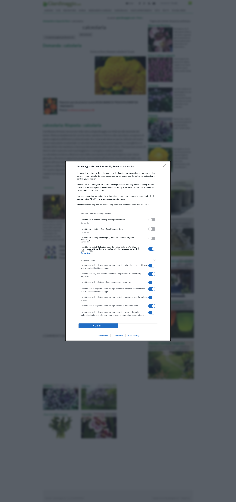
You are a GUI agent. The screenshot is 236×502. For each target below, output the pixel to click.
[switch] (151, 219)
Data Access (118, 335)
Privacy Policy (133, 335)
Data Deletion (102, 335)
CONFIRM (98, 326)
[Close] (165, 166)
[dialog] (118, 251)
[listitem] (118, 213)
